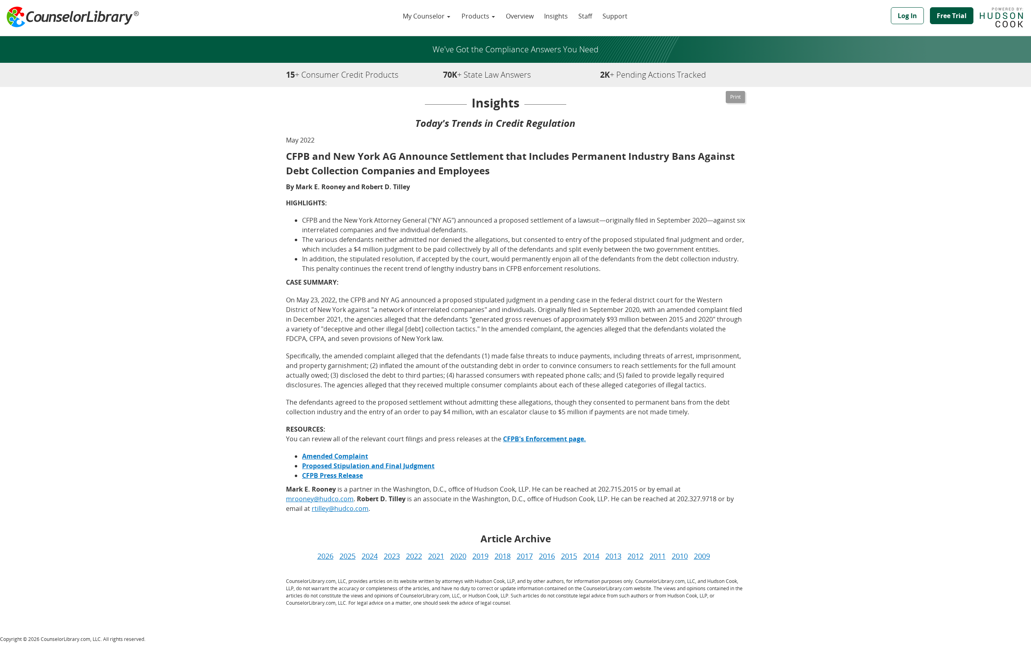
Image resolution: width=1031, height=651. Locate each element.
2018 (503, 556)
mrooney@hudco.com (320, 498)
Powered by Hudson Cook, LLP (1005, 17)
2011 (658, 556)
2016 (547, 556)
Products (476, 16)
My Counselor (424, 16)
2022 (414, 556)
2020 (458, 556)
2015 (569, 556)
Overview (520, 16)
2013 (613, 556)
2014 (591, 556)
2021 (436, 556)
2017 (525, 556)
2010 (680, 556)
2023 (392, 556)
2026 (325, 556)
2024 (370, 556)
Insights (556, 16)
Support (614, 16)
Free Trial (952, 15)
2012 (635, 556)
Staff (585, 16)
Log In (907, 15)
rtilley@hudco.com (340, 508)
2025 (348, 556)
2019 (480, 556)
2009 (702, 556)
